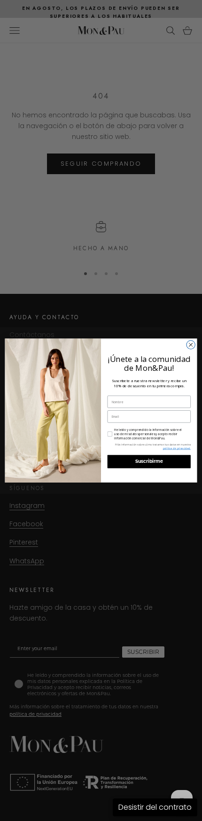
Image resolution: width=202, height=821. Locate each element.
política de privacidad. (177, 448)
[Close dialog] (190, 344)
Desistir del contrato (155, 807)
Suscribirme (149, 462)
